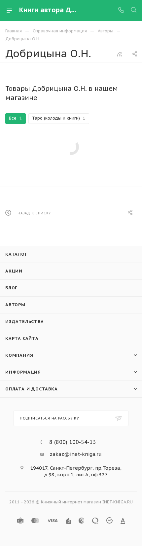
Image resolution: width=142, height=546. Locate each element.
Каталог (16, 254)
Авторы (15, 305)
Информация (23, 372)
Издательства (24, 321)
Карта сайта (22, 338)
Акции (13, 271)
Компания (19, 355)
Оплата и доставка (31, 389)
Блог (11, 288)
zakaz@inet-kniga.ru (76, 454)
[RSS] (119, 54)
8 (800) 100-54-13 (72, 442)
